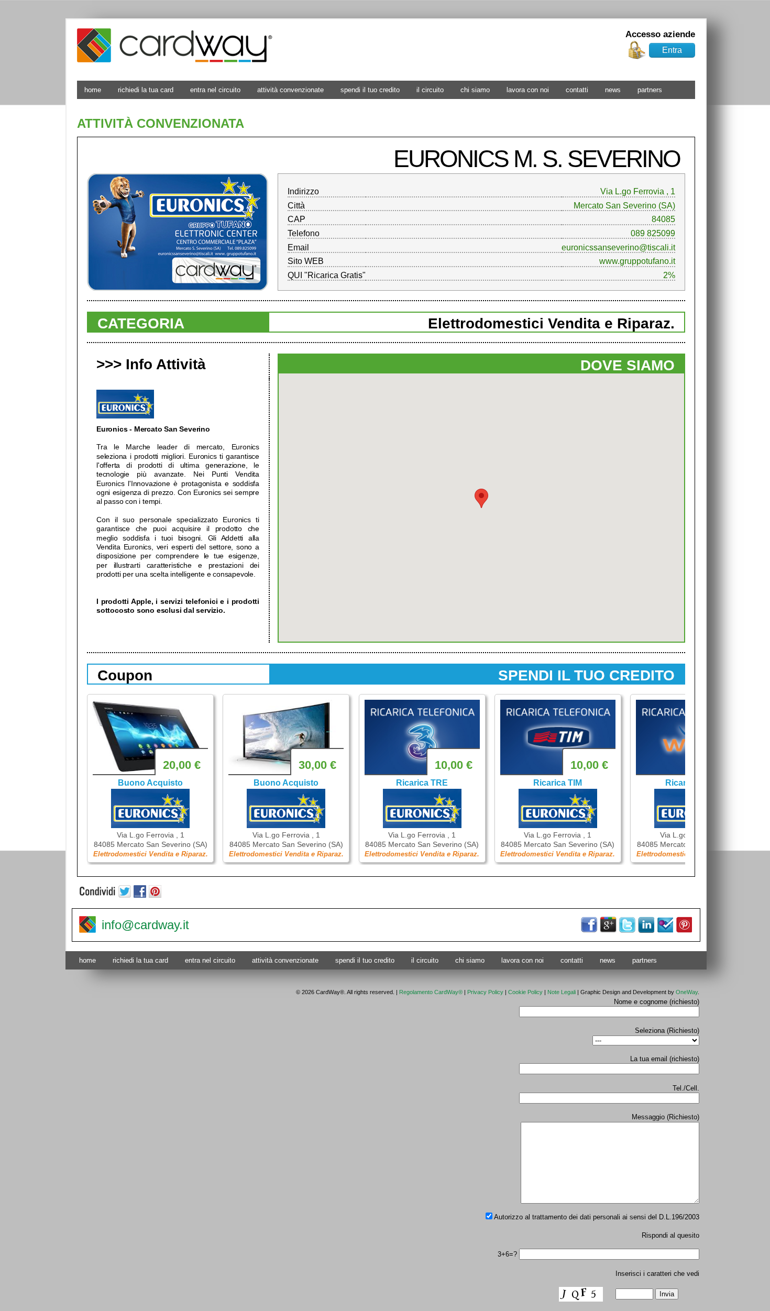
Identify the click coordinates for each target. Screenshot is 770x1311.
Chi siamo (475, 90)
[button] (481, 498)
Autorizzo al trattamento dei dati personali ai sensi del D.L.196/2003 (595, 1217)
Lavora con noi (528, 90)
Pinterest (683, 925)
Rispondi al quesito (670, 1235)
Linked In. (645, 925)
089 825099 (653, 233)
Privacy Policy (485, 992)
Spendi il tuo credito (370, 90)
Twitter (627, 925)
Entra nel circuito (215, 90)
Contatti (577, 90)
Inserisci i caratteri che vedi (657, 1273)
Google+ (608, 925)
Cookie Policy (525, 992)
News (613, 90)
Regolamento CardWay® (431, 992)
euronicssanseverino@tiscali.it (618, 247)
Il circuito (430, 90)
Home (92, 90)
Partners (649, 90)
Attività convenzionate (290, 90)
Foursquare (664, 925)
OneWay (687, 992)
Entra (672, 50)
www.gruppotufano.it (637, 261)
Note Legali (561, 992)
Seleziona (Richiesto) (667, 1030)
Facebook (589, 925)
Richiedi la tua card (145, 90)
